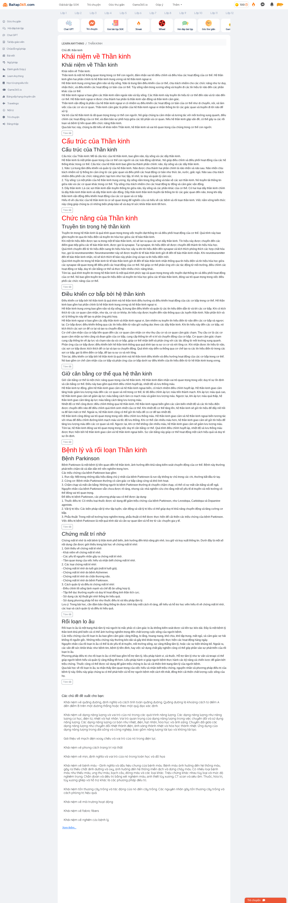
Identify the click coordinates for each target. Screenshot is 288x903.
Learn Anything (15, 75)
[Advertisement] (259, 39)
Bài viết (11, 55)
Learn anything (73, 43)
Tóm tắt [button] (67, 133)
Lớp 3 (93, 13)
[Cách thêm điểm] (246, 4)
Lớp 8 (167, 13)
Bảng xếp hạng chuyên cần (21, 96)
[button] (281, 4)
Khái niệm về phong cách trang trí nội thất (93, 747)
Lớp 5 (123, 13)
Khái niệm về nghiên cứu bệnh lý (86, 820)
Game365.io (140, 4)
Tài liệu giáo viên (15, 41)
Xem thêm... (69, 827)
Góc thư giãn (116, 4)
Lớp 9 (182, 13)
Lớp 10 (198, 13)
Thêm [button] (176, 4)
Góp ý (159, 4)
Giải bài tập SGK (69, 4)
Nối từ (10, 110)
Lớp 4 (108, 13)
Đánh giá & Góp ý (16, 69)
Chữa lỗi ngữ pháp (16, 48)
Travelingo (13, 103)
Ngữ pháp (12, 62)
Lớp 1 (63, 13)
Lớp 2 (78, 13)
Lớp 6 (138, 13)
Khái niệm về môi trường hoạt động (88, 802)
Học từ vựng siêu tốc (17, 82)
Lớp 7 (153, 13)
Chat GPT (12, 34)
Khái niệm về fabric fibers (81, 811)
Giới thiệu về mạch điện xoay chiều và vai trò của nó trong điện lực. (110, 738)
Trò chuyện (94, 4)
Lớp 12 (230, 13)
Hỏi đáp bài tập (15, 28)
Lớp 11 (214, 13)
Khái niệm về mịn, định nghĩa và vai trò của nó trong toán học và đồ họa (114, 756)
